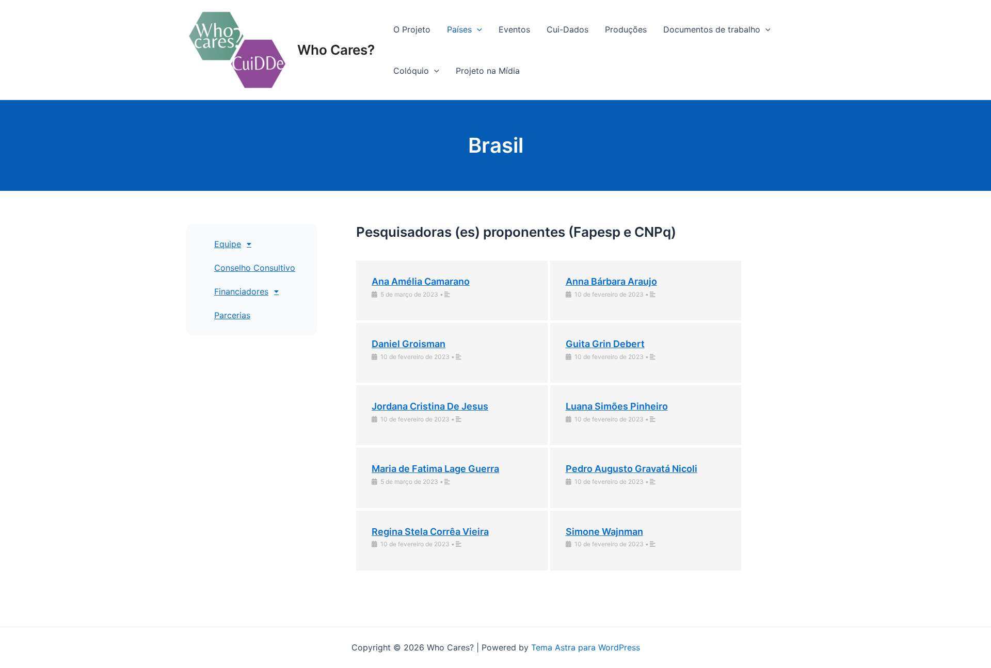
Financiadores (241, 291)
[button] (261, 244)
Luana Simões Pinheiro (617, 406)
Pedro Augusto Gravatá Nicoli (631, 468)
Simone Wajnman (604, 531)
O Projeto (411, 29)
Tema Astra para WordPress (585, 647)
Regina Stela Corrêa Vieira (430, 531)
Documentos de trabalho (711, 29)
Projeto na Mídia (488, 71)
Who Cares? (336, 50)
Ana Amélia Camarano (421, 281)
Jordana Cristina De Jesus (430, 406)
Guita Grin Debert (605, 343)
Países (459, 29)
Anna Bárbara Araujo (611, 281)
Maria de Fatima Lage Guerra (435, 468)
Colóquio (411, 71)
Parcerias (232, 315)
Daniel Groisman (408, 343)
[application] (477, 29)
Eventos (514, 29)
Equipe (227, 244)
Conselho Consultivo (254, 268)
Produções (626, 29)
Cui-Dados (567, 29)
